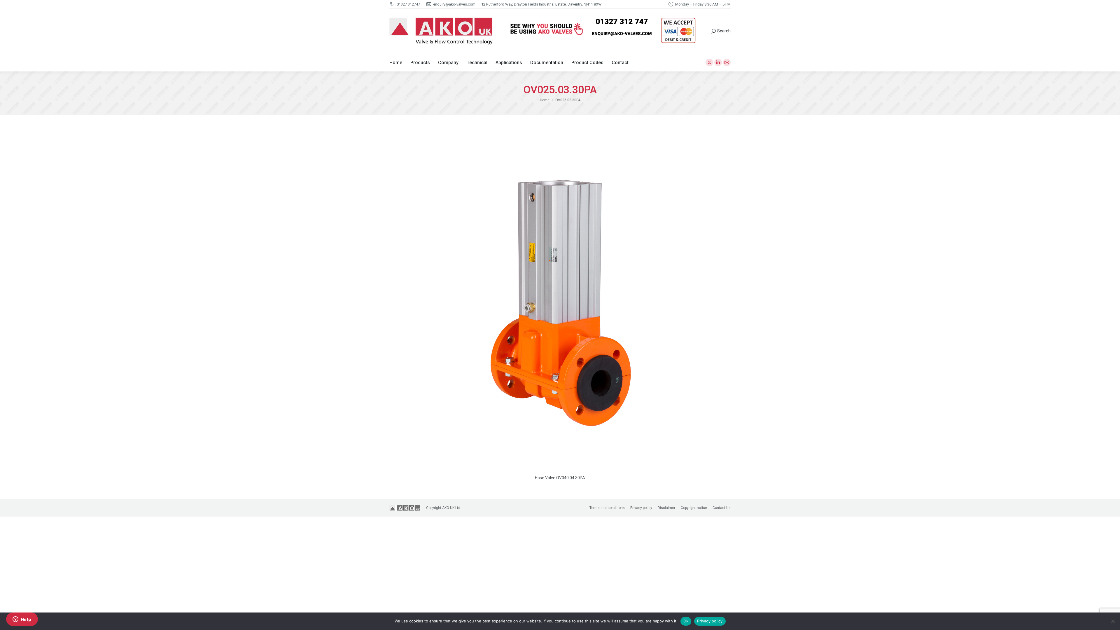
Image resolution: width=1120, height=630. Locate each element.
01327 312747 (408, 4)
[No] (1113, 621)
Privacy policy (710, 621)
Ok (686, 621)
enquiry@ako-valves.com (454, 4)
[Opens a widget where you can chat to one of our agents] (22, 619)
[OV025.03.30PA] (560, 300)
